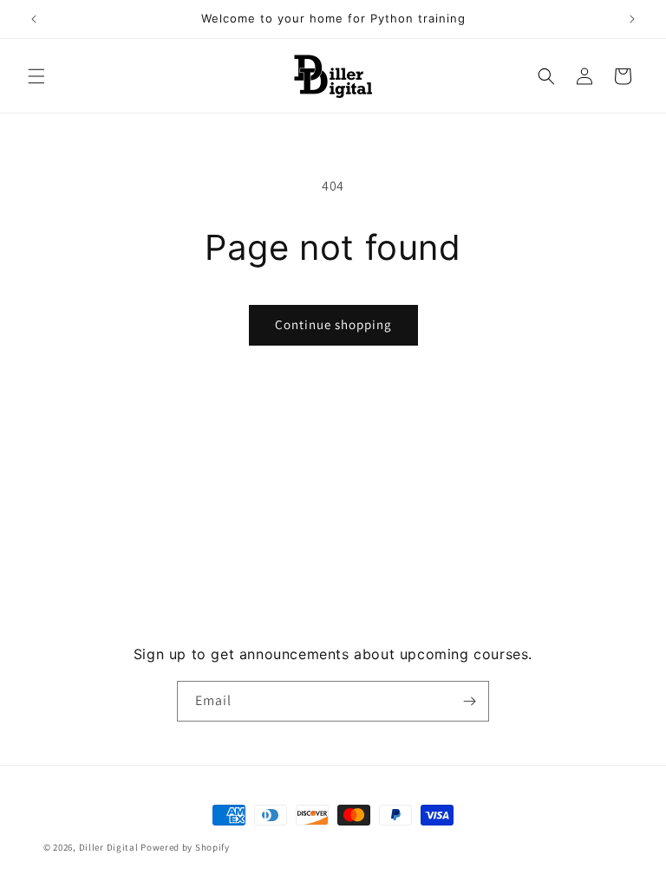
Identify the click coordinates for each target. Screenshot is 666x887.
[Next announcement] (632, 19)
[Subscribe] (469, 701)
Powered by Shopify (185, 847)
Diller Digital (109, 847)
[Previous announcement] (34, 19)
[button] (36, 76)
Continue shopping (333, 324)
